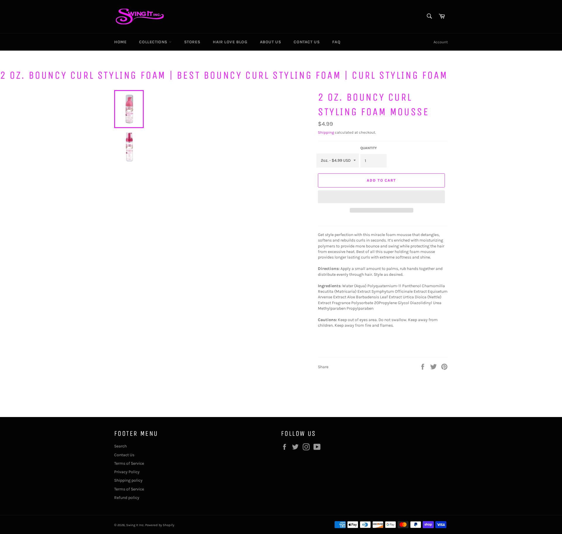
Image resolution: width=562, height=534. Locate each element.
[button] (381, 196)
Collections (154, 41)
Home (120, 41)
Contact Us (307, 41)
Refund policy (126, 497)
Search (120, 446)
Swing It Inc (135, 525)
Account (441, 42)
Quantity (368, 148)
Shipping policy (128, 480)
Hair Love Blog (230, 41)
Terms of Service (129, 463)
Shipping (326, 132)
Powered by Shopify (159, 525)
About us (270, 41)
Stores (192, 41)
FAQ (336, 41)
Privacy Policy (127, 471)
